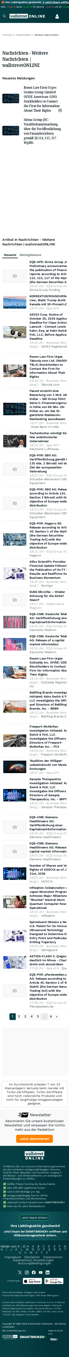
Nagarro (35, 555)
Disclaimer (32, 1257)
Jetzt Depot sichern (35, 1217)
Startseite (7, 35)
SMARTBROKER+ (55, 1202)
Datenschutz (52, 1257)
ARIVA (50, 1295)
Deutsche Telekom (43, 630)
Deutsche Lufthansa (44, 449)
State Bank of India (44, 427)
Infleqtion (48, 915)
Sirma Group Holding (45, 290)
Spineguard (49, 950)
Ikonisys (47, 585)
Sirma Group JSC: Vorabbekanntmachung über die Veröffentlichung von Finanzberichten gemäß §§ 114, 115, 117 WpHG (42, 131)
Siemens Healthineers (45, 837)
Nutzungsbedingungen (34, 1263)
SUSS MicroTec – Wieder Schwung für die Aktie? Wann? (47, 596)
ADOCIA (47, 881)
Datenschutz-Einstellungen (33, 1260)
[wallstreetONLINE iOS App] (32, 1283)
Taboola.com (50, 384)
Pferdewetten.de (41, 1006)
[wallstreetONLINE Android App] (53, 1283)
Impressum (12, 1257)
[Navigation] (4, 16)
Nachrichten (23, 34)
